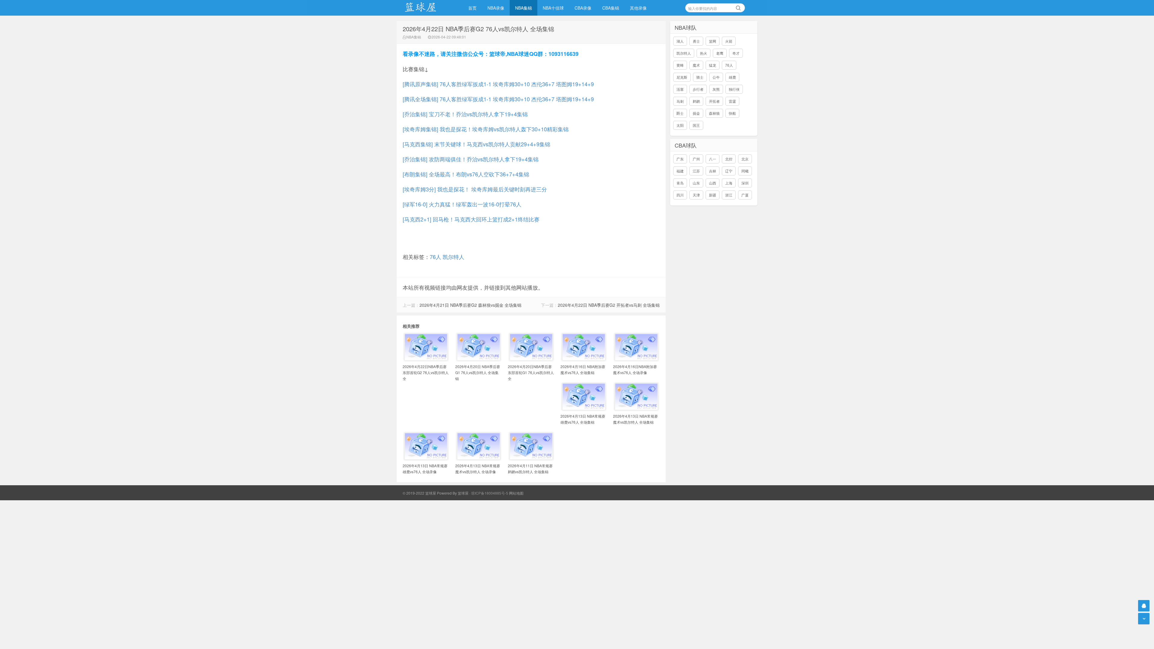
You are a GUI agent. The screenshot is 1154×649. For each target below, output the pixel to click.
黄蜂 (680, 65)
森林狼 (714, 113)
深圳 (745, 182)
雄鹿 (732, 77)
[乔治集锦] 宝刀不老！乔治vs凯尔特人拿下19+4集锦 (465, 114)
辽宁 (728, 170)
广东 (680, 158)
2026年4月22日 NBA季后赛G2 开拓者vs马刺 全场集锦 (609, 305)
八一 (712, 158)
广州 (696, 158)
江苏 (696, 170)
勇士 (696, 41)
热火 (703, 53)
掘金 (696, 113)
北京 (745, 158)
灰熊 (716, 89)
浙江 (728, 194)
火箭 (728, 41)
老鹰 (719, 53)
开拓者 (714, 101)
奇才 (736, 53)
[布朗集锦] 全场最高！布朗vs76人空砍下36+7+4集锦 (466, 174)
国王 (696, 125)
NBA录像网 (427, 8)
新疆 (712, 194)
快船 (732, 113)
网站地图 (516, 492)
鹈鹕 (696, 101)
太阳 (680, 125)
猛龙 (712, 65)
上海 (728, 182)
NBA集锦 (523, 8)
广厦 (745, 194)
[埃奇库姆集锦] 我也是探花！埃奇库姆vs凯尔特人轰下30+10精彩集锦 (486, 129)
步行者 (698, 89)
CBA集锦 (610, 8)
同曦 (745, 170)
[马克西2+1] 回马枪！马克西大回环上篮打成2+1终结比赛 (471, 219)
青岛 (680, 182)
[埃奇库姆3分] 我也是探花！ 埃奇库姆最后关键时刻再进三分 (475, 189)
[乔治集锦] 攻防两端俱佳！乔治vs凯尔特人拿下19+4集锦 (471, 159)
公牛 (716, 77)
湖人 (680, 41)
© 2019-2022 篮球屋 (419, 492)
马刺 (680, 101)
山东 (696, 182)
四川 (680, 194)
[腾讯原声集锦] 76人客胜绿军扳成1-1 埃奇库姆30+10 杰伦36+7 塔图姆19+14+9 (498, 84)
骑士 (700, 77)
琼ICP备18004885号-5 (489, 492)
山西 (712, 182)
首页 (472, 8)
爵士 (680, 113)
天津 (696, 194)
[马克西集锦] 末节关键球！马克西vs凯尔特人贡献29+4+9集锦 (476, 144)
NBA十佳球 (553, 8)
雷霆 (732, 101)
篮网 (712, 41)
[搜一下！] (738, 7)
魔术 (696, 65)
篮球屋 (463, 492)
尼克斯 (681, 77)
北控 (728, 158)
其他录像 (638, 8)
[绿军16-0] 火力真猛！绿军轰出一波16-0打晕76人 (462, 204)
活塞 (680, 89)
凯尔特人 (453, 257)
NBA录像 (495, 8)
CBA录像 (583, 8)
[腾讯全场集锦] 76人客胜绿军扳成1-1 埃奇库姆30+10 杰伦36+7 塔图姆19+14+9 (498, 99)
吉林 (712, 170)
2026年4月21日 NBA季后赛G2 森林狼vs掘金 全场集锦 (470, 305)
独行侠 (734, 89)
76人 (435, 257)
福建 (680, 170)
